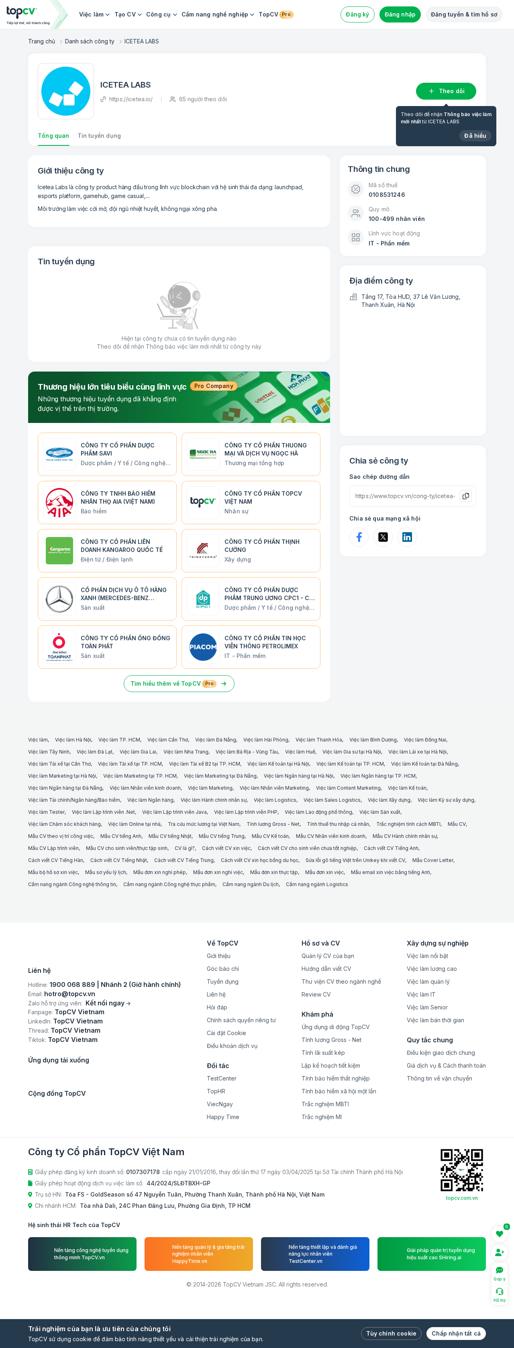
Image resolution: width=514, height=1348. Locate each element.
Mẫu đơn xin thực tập (274, 872)
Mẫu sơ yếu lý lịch (105, 872)
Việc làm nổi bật (427, 955)
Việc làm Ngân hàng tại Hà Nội (298, 776)
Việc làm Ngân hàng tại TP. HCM (378, 776)
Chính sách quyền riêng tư (241, 1020)
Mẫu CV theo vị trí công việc (60, 836)
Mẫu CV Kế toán (270, 836)
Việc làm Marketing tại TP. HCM (140, 776)
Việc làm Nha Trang (185, 752)
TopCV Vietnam (79, 1075)
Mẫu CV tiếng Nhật (170, 836)
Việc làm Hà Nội (73, 740)
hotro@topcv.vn (69, 1056)
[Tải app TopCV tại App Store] (58, 1145)
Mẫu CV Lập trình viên (53, 848)
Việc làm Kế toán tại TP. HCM (350, 764)
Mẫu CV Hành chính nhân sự (405, 836)
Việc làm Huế (300, 752)
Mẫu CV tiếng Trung (222, 836)
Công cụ (158, 14)
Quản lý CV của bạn (328, 955)
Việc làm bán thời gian (435, 1020)
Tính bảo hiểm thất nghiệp (336, 1078)
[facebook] (34, 1193)
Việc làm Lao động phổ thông (318, 812)
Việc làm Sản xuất (379, 812)
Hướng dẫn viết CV (326, 968)
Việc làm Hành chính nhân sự (214, 800)
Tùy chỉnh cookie (391, 1333)
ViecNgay (220, 1104)
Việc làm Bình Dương (373, 740)
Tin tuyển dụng (99, 135)
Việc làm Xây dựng (389, 800)
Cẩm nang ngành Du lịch (250, 884)
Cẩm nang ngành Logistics (317, 884)
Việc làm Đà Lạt (94, 752)
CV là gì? (185, 848)
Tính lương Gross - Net (273, 824)
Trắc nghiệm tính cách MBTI (408, 824)
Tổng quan (53, 135)
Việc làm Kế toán (407, 788)
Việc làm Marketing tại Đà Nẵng (220, 776)
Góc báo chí (223, 968)
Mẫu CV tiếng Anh (120, 836)
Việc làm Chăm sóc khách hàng (64, 824)
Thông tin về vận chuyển (439, 1078)
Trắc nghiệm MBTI (325, 1104)
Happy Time (223, 1116)
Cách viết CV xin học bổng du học (259, 860)
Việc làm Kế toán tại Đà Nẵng (424, 764)
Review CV (316, 994)
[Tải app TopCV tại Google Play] (123, 1145)
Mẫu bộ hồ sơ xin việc (53, 872)
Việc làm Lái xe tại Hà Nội (417, 752)
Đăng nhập (400, 14)
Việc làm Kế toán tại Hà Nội (278, 764)
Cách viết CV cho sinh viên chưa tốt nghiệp (307, 848)
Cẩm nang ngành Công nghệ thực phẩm (169, 884)
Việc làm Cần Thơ (167, 740)
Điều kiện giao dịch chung (441, 1052)
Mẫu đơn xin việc (324, 872)
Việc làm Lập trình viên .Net (103, 812)
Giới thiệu (218, 955)
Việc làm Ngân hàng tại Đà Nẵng (65, 788)
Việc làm (91, 14)
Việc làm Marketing (210, 788)
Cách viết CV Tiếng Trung (184, 860)
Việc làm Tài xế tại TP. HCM (130, 764)
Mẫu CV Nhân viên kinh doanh (330, 836)
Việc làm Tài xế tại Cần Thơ (59, 764)
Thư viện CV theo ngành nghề (341, 981)
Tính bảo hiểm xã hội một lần (339, 1091)
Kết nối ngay (105, 1066)
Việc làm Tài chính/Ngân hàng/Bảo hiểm (74, 800)
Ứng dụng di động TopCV (336, 1026)
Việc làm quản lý (428, 981)
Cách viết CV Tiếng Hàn (55, 860)
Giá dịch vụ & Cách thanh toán (446, 1065)
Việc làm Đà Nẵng (215, 740)
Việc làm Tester (46, 812)
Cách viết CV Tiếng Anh (391, 848)
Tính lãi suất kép (323, 1052)
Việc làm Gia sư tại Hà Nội (351, 752)
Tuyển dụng (223, 981)
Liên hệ (216, 994)
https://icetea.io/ (131, 99)
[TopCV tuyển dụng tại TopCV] (104, 968)
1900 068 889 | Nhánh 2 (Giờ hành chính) (115, 1048)
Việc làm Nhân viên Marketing (274, 788)
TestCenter (222, 1078)
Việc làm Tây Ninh (48, 752)
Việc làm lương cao (432, 968)
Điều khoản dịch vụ (232, 1045)
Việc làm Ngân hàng (150, 800)
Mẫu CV (457, 824)
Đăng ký (357, 14)
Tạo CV (125, 14)
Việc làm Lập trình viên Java (174, 812)
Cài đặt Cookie (226, 1032)
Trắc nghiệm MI (322, 1116)
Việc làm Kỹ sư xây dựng (446, 800)
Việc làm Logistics (275, 800)
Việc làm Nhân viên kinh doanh (145, 788)
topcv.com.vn (462, 1277)
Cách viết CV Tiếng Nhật (118, 860)
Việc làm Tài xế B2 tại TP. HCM (204, 764)
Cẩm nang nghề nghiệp (215, 14)
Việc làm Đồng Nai (425, 740)
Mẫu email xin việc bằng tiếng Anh (390, 872)
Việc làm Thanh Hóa (319, 740)
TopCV (274, 14)
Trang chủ (41, 41)
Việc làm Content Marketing (348, 788)
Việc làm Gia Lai (138, 752)
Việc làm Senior (427, 1007)
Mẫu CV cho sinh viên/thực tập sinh (126, 848)
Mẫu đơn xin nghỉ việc (218, 872)
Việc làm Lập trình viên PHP (245, 812)
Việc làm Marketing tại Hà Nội (62, 776)
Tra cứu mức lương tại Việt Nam (203, 824)
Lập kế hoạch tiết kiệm (331, 1065)
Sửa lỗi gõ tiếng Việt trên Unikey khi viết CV (355, 860)
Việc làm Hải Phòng (265, 740)
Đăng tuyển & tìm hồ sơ (464, 14)
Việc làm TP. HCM (119, 740)
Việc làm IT (421, 994)
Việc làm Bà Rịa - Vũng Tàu (247, 752)
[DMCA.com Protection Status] (102, 1009)
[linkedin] (57, 1193)
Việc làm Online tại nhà (134, 824)
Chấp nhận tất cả (456, 1333)
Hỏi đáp (217, 1007)
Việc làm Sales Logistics (332, 800)
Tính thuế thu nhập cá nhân (338, 824)
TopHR (216, 1091)
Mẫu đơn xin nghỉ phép (159, 872)
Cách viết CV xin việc (226, 848)
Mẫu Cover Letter (432, 860)
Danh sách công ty (89, 41)
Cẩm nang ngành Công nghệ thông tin (72, 884)
